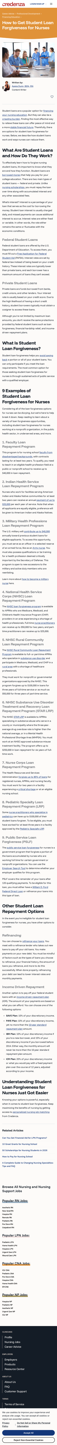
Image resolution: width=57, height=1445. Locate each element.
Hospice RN (7, 1214)
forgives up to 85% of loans (33, 776)
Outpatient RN (8, 1227)
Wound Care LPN (9, 1255)
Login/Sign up (37, 4)
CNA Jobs (22, 1263)
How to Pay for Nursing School (17, 1156)
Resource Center (15, 1369)
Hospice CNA (7, 1280)
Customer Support (16, 1391)
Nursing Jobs (12, 1342)
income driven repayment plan (33, 996)
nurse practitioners (44, 622)
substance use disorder (33, 658)
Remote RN (7, 1217)
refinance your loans (33, 941)
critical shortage (27, 789)
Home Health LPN (9, 1245)
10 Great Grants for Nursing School (19, 1144)
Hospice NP (7, 1301)
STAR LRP (19, 716)
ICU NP (5, 1315)
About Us (10, 1382)
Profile (8, 1337)
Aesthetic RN (7, 1207)
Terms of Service (14, 1404)
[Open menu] (51, 3)
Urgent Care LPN (9, 1252)
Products (10, 1364)
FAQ (7, 1386)
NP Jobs (21, 1295)
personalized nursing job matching (31, 1111)
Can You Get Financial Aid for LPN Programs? (24, 1137)
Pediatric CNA (8, 1273)
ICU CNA (5, 1270)
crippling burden (11, 118)
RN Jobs (21, 1201)
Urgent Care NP (8, 1311)
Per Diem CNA (8, 1277)
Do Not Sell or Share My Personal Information (33, 1424)
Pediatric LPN (8, 1242)
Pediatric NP (7, 1305)
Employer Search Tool (13, 868)
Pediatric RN (7, 1221)
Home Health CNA (9, 1283)
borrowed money (11, 174)
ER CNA (5, 1287)
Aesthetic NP (7, 1308)
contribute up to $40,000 (37, 531)
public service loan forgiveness (23, 847)
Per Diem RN (7, 1224)
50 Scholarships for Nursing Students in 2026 (24, 1150)
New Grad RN (7, 1211)
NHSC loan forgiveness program (24, 606)
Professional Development (28, 13)
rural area (7, 666)
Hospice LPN (7, 1249)
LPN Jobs (22, 1235)
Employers (11, 1359)
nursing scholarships (13, 187)
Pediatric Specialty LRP (32, 828)
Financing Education (11, 17)
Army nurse (39, 547)
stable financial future (21, 127)
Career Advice (8, 13)
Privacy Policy (5, 1424)
